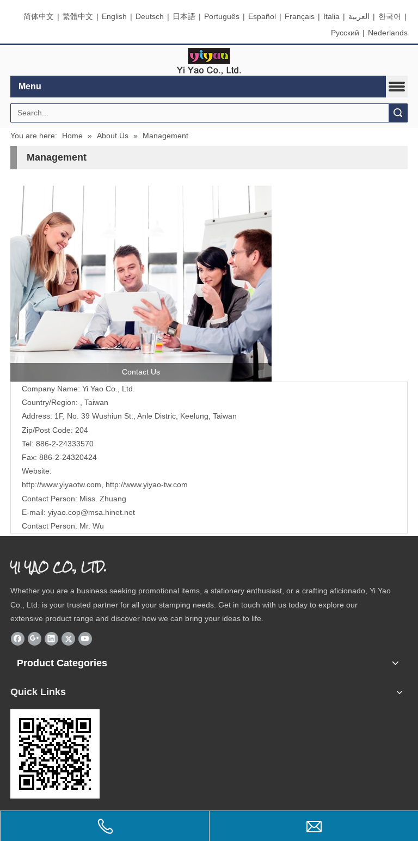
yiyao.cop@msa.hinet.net (91, 512)
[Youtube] (85, 638)
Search (398, 113)
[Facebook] (17, 638)
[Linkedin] (51, 638)
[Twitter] (68, 638)
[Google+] (34, 638)
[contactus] (141, 284)
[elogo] (209, 61)
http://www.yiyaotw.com (61, 484)
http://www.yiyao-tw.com (147, 484)
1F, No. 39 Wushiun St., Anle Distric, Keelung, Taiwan (145, 416)
